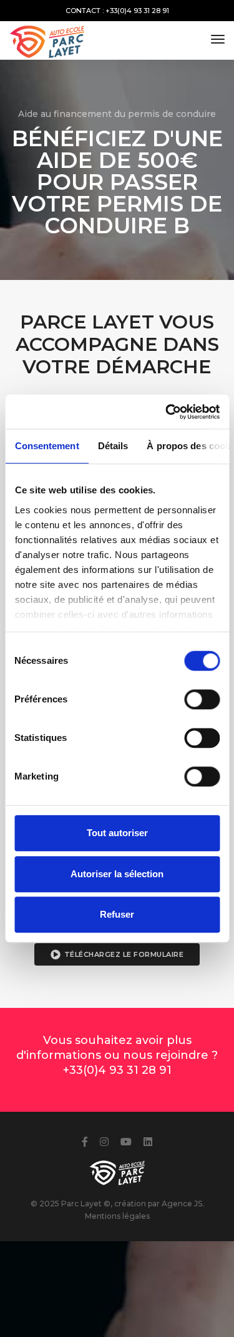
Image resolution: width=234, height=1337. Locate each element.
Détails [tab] (112, 445)
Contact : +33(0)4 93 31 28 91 (117, 10)
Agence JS (182, 1203)
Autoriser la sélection (117, 874)
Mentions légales (117, 1216)
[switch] (202, 699)
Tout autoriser (117, 832)
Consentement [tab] (46, 445)
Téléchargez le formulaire (124, 954)
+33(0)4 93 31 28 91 (117, 1070)
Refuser (117, 914)
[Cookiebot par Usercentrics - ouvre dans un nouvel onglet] (167, 412)
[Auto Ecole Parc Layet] (48, 39)
